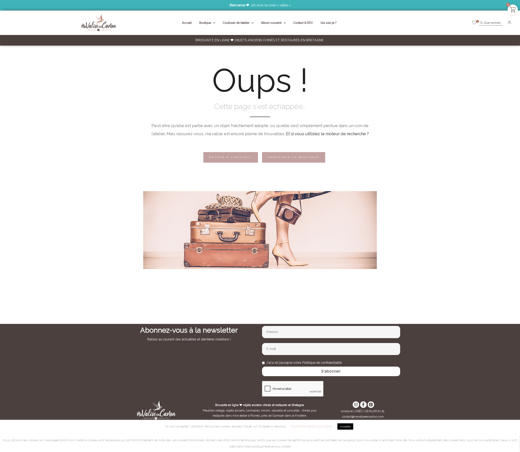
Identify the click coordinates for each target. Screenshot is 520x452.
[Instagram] (356, 404)
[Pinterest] (371, 404)
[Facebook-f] (363, 404)
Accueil (187, 22)
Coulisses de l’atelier (236, 22)
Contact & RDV (303, 22)
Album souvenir (271, 22)
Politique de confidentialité (322, 363)
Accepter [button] (345, 426)
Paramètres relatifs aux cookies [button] (311, 426)
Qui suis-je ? (329, 22)
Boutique (205, 22)
